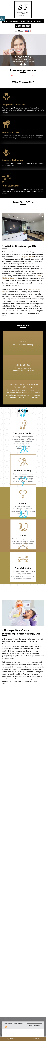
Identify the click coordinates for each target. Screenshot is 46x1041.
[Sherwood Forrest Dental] (23, 9)
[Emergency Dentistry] (23, 425)
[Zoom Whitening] (23, 559)
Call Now (12, 1039)
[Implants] (23, 494)
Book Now (34, 1039)
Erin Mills (5, 278)
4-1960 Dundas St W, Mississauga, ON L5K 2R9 (24, 21)
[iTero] (23, 527)
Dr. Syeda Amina (27, 257)
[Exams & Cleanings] (23, 462)
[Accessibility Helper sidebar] (2, 18)
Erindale (39, 276)
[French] (29, 31)
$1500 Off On (23, 365)
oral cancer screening (18, 644)
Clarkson (13, 278)
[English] (26, 31)
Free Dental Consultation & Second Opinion (23, 386)
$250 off (23, 341)
